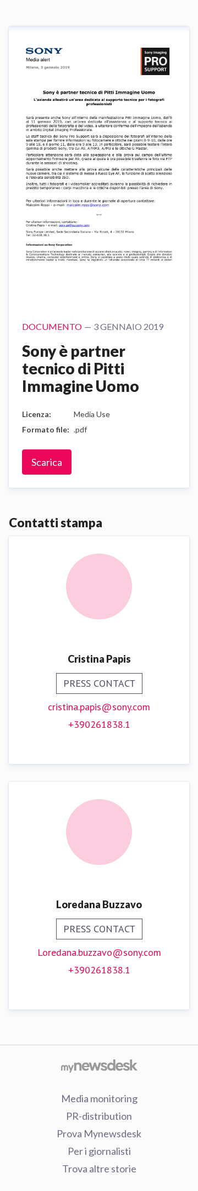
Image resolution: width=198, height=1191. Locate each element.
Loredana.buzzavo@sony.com (99, 952)
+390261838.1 (99, 724)
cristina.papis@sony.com (99, 706)
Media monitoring (99, 1098)
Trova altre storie (99, 1168)
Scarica (46, 462)
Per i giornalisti (99, 1151)
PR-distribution (99, 1116)
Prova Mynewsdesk (99, 1133)
